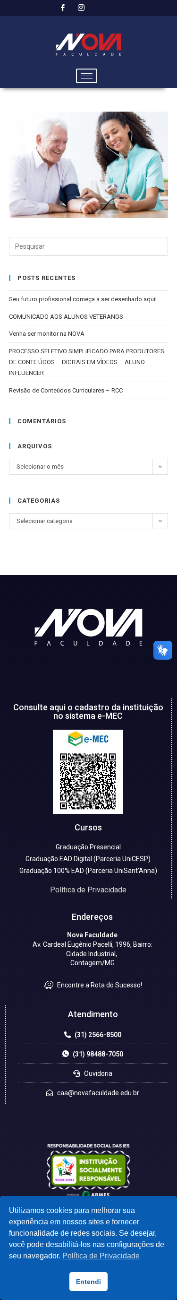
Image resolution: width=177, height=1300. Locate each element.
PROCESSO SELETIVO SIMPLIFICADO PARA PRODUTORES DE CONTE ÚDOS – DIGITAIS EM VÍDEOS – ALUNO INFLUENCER (86, 362)
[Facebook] (63, 8)
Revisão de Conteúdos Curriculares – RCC (66, 390)
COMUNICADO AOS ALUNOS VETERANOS (66, 316)
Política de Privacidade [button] (101, 1256)
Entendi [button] (88, 1281)
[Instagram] (81, 8)
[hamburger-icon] (86, 76)
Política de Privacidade (88, 889)
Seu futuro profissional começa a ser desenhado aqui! (83, 299)
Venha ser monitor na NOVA (46, 333)
